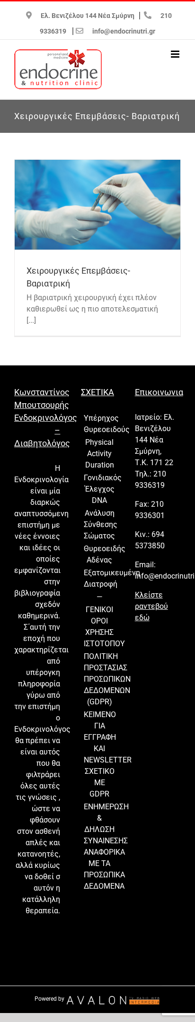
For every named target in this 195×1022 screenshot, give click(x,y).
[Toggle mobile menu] (176, 54)
